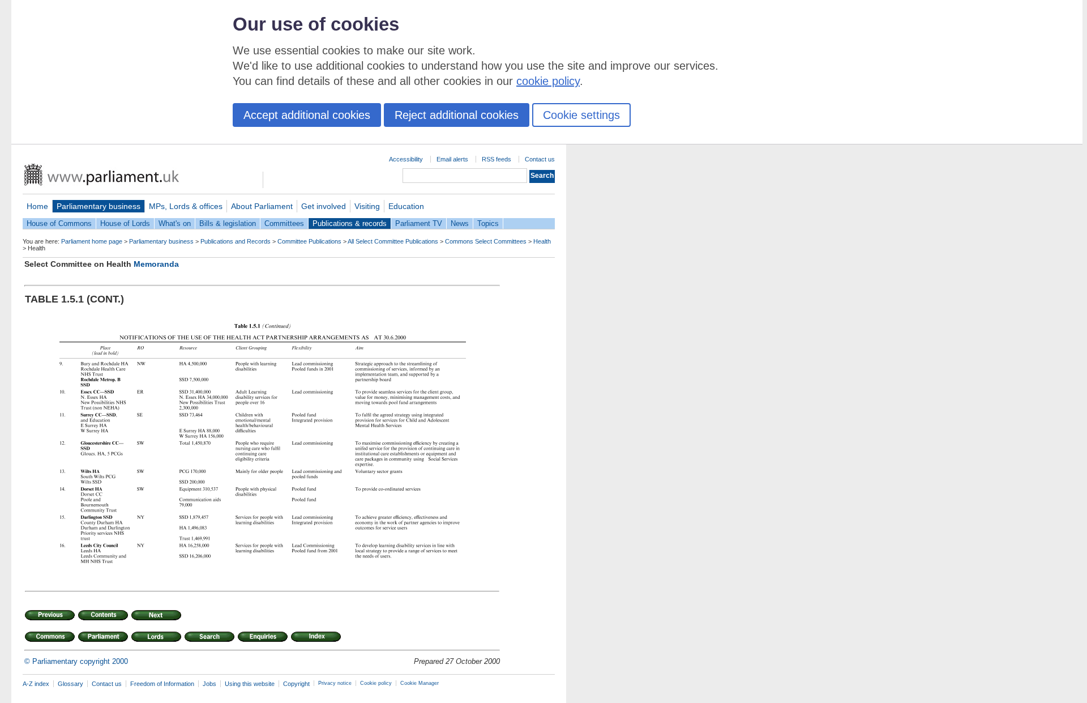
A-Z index (36, 683)
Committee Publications (309, 241)
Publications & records (350, 223)
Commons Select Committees (486, 241)
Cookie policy (376, 683)
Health (542, 241)
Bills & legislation (227, 223)
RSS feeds (496, 159)
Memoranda (156, 264)
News (460, 223)
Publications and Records (235, 241)
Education (406, 206)
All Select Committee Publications (393, 241)
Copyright (296, 683)
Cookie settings (581, 115)
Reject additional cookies (457, 115)
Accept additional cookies (306, 115)
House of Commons (59, 223)
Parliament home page (91, 241)
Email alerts (452, 159)
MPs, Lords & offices (185, 206)
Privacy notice (335, 683)
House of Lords (125, 223)
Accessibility (406, 159)
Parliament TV (418, 223)
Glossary (70, 683)
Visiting (367, 206)
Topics (488, 223)
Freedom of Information (162, 683)
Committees (284, 223)
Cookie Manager (419, 683)
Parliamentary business (98, 206)
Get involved (323, 206)
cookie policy (548, 81)
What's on (175, 223)
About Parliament (262, 206)
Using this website (250, 683)
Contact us (540, 159)
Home (37, 206)
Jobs (209, 683)
